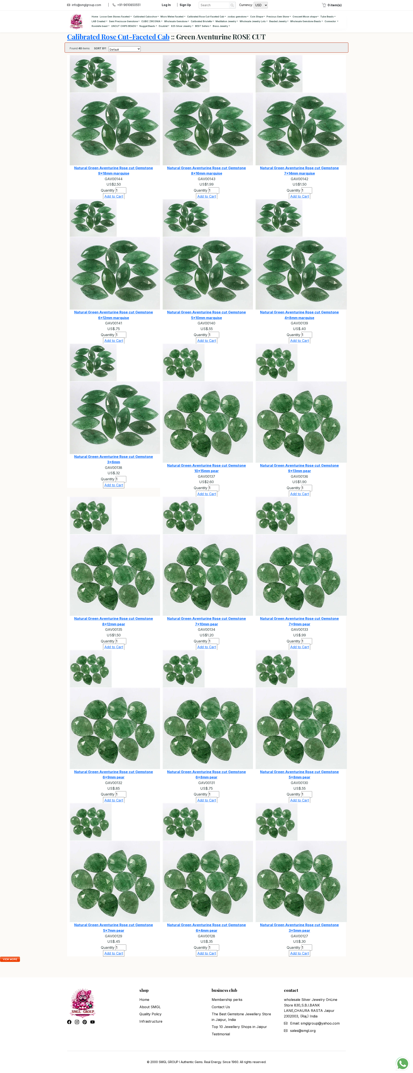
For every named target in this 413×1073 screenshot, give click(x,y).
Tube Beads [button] (327, 16)
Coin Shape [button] (256, 16)
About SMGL (150, 1007)
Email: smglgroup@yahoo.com (315, 1023)
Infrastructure (150, 1021)
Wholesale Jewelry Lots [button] (253, 21)
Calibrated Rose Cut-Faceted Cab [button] (205, 16)
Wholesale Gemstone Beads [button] (305, 21)
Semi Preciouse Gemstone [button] (123, 21)
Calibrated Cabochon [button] (145, 16)
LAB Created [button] (98, 21)
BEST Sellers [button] (202, 26)
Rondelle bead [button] (100, 26)
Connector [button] (331, 21)
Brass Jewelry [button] (220, 26)
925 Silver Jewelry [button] (181, 26)
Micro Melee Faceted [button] (171, 16)
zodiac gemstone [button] (237, 16)
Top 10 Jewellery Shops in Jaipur (239, 1027)
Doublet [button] (163, 26)
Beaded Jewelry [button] (278, 21)
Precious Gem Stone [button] (278, 16)
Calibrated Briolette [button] (201, 21)
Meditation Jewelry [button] (226, 21)
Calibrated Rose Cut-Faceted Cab (118, 36)
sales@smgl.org (303, 1030)
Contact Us (221, 1007)
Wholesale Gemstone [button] (175, 21)
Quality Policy (150, 1014)
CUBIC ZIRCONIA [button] (150, 21)
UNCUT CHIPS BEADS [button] (123, 26)
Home (95, 16)
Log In (166, 5)
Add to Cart (113, 196)
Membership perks (227, 999)
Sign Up (185, 5)
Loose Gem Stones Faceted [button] (115, 16)
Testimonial (221, 1034)
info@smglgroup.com (86, 5)
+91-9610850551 (128, 5)
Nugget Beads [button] (147, 26)
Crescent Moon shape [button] (305, 16)
